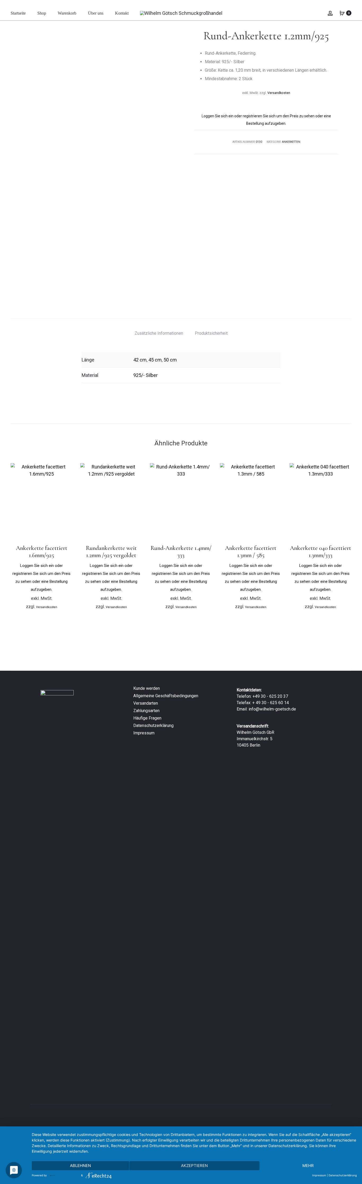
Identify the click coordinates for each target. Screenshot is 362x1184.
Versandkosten (278, 93)
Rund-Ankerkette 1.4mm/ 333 (181, 551)
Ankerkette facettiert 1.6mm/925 (41, 551)
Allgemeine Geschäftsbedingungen (165, 695)
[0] (342, 13)
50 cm (170, 360)
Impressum (143, 732)
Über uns (95, 13)
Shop (41, 13)
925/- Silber (145, 375)
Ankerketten (291, 141)
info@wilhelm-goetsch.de (272, 709)
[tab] (159, 333)
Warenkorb (67, 13)
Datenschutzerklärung (153, 725)
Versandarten (145, 703)
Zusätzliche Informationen (159, 333)
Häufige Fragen (147, 718)
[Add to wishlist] (65, 469)
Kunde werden (146, 688)
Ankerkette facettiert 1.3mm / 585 (250, 551)
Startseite (18, 13)
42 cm (140, 360)
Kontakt (122, 13)
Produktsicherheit (211, 333)
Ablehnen (80, 1165)
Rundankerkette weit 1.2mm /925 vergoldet (111, 551)
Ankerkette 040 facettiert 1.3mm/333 (320, 551)
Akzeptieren (194, 1165)
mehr (308, 1165)
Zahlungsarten (146, 710)
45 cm (155, 360)
